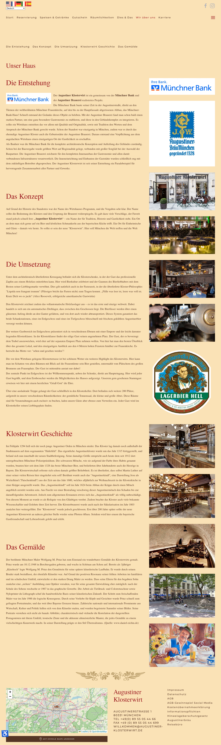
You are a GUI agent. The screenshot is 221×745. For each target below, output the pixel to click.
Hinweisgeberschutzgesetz (187, 716)
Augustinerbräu (179, 720)
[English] (8, 3)
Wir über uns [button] (145, 17)
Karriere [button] (164, 17)
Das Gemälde (128, 46)
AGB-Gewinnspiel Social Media (190, 702)
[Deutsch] (18, 3)
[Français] (13, 3)
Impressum (175, 690)
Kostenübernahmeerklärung (188, 707)
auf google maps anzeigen (59, 739)
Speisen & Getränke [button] (54, 17)
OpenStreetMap (99, 731)
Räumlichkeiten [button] (102, 17)
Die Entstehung (18, 46)
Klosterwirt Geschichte (98, 46)
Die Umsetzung (66, 46)
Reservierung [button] (27, 17)
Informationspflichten (184, 711)
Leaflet (84, 731)
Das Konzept (42, 46)
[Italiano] (23, 3)
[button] (213, 18)
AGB (170, 698)
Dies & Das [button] (125, 17)
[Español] (29, 3)
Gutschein (79, 17)
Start (10, 17)
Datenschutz (176, 694)
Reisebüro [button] (175, 724)
